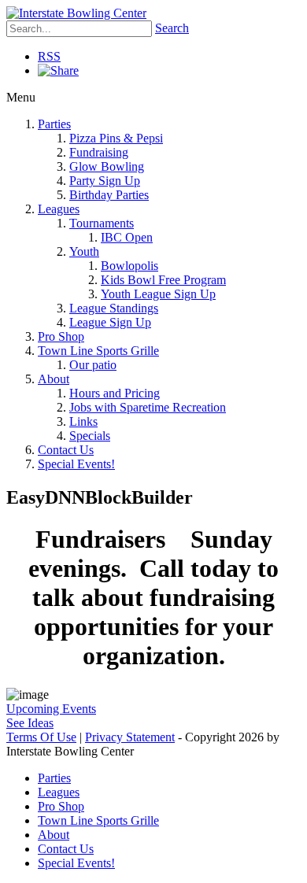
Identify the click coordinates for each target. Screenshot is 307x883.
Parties (54, 124)
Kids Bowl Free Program (163, 279)
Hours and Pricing (114, 393)
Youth (84, 251)
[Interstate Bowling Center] (76, 13)
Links (83, 421)
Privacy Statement (130, 737)
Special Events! (76, 464)
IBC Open (127, 237)
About (53, 379)
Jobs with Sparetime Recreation (147, 407)
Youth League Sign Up (158, 294)
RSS (49, 56)
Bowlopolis (129, 265)
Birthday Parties (109, 194)
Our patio (93, 364)
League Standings (113, 308)
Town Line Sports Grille (98, 350)
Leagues (59, 209)
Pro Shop (61, 336)
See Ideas (30, 723)
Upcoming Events (51, 708)
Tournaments (101, 223)
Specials (89, 435)
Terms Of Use (41, 737)
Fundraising (98, 152)
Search (172, 28)
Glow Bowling (106, 166)
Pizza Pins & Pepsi (116, 138)
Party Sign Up (104, 180)
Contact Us (66, 449)
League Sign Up (110, 322)
